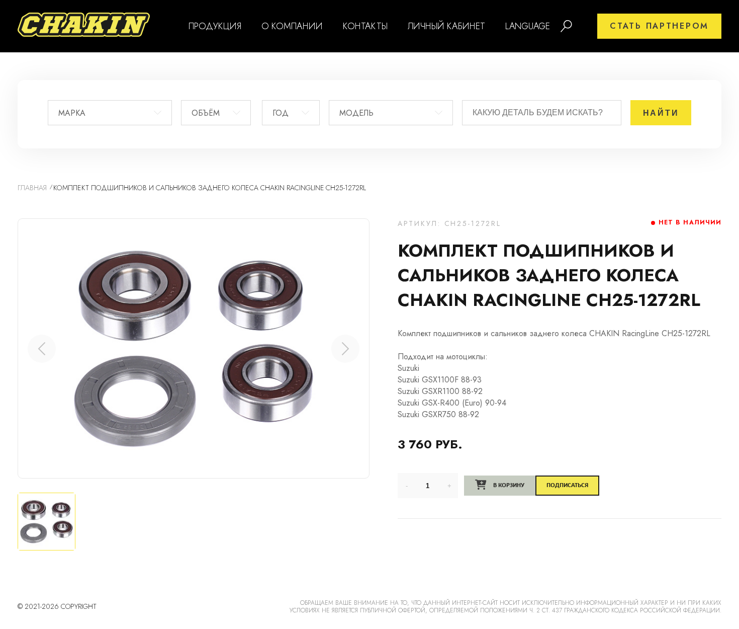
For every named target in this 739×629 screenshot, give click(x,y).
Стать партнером (659, 26)
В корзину (508, 485)
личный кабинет (446, 26)
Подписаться (567, 485)
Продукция (215, 26)
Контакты (365, 26)
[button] (345, 349)
